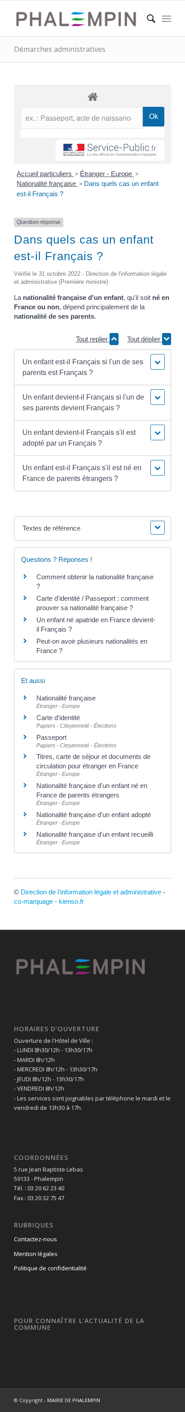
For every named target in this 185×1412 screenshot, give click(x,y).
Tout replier (93, 339)
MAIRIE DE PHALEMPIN (73, 1400)
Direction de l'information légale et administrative (91, 892)
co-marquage (33, 901)
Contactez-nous (35, 1239)
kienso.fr (71, 901)
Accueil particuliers (45, 173)
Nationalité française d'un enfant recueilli (94, 834)
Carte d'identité (58, 717)
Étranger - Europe (107, 173)
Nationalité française (47, 183)
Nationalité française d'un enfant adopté (93, 814)
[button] (92, 367)
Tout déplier (144, 339)
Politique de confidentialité (50, 1268)
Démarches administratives (60, 49)
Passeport (51, 737)
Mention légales (35, 1254)
